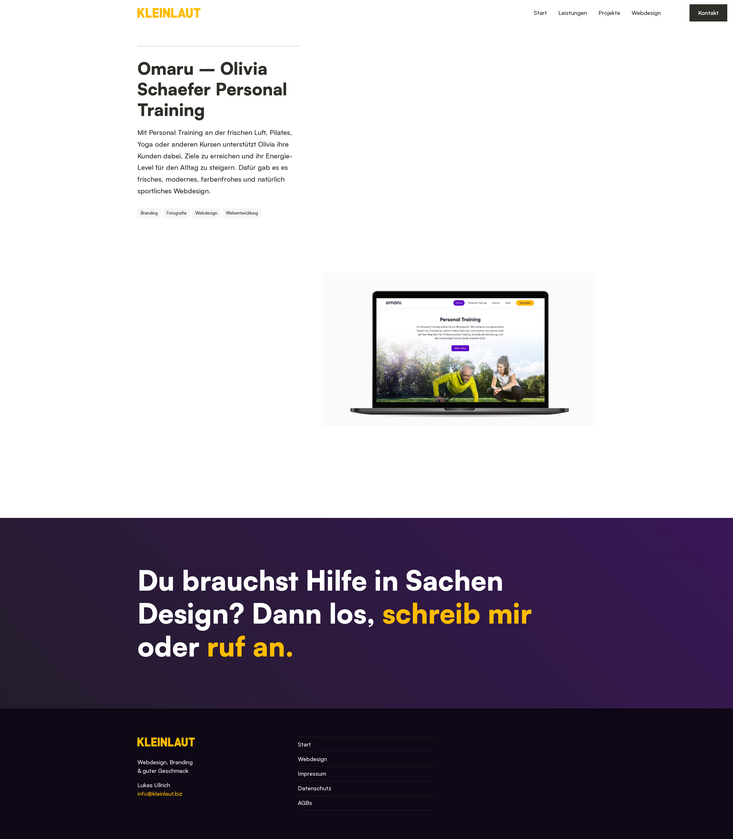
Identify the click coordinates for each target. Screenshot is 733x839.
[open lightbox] (460, 136)
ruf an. (250, 646)
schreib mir (457, 613)
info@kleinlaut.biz (159, 793)
